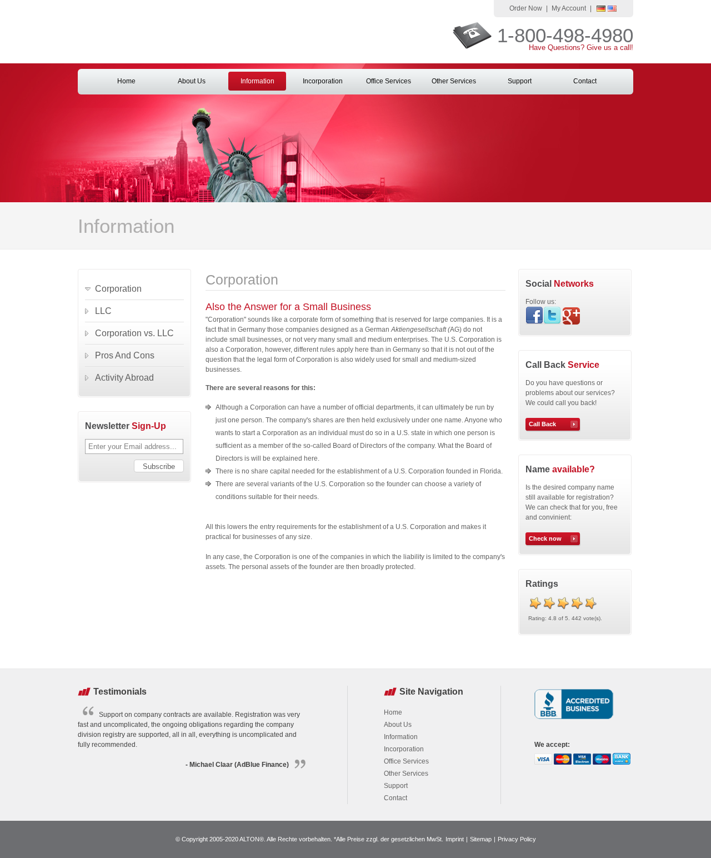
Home (126, 81)
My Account (569, 8)
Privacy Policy (517, 839)
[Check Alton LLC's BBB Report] (574, 720)
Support (520, 81)
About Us (192, 81)
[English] (612, 9)
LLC (103, 311)
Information (257, 81)
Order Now (525, 8)
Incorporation (323, 81)
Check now (545, 538)
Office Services (388, 81)
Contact (585, 81)
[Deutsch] (601, 9)
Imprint (454, 839)
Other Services (454, 81)
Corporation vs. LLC (134, 333)
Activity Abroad (124, 377)
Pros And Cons (124, 355)
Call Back (542, 424)
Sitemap (481, 839)
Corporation (118, 288)
